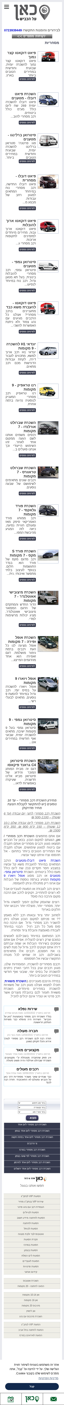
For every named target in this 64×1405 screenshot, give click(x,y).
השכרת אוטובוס (30, 1280)
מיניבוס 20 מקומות (31, 1305)
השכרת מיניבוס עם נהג (30, 1316)
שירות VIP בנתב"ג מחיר (30, 1201)
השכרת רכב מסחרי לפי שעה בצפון (32, 1156)
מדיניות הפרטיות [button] (48, 1378)
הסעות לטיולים (31, 1212)
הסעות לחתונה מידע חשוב (31, 1217)
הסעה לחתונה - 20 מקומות (31, 1286)
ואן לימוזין (30, 1311)
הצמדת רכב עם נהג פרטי (30, 1206)
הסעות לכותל (31, 1228)
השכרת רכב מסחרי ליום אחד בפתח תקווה (32, 1137)
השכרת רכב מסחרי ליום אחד (32, 1124)
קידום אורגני (30, 1271)
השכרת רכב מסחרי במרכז (32, 1149)
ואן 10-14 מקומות (30, 1294)
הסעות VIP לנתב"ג (31, 1196)
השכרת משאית (15, 981)
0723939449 (13, 30)
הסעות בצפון (31, 1250)
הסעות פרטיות (31, 1266)
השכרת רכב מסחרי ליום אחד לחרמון (32, 1162)
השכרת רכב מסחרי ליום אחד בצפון (32, 1130)
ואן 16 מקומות (31, 1300)
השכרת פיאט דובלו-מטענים (38, 860)
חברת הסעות (31, 1239)
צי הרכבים (32, 1143)
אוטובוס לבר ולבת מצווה (31, 1234)
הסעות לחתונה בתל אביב (30, 1330)
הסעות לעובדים (31, 1261)
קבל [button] (32, 1386)
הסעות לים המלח (31, 1255)
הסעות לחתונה (31, 1223)
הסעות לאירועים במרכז (30, 1335)
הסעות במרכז (31, 1244)
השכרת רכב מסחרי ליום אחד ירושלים (32, 1168)
